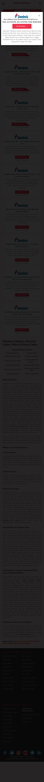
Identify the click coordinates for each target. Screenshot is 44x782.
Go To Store (21, 26)
